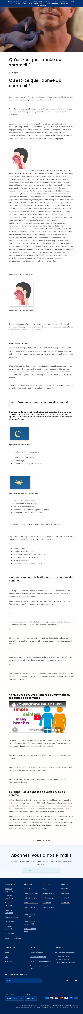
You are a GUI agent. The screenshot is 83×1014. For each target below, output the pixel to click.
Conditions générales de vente (39, 967)
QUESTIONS (65, 903)
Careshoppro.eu (29, 1005)
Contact (66, 1008)
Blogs (7, 952)
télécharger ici (47, 604)
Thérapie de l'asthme (9, 904)
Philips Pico (28, 889)
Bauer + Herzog (48, 907)
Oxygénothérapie (11, 917)
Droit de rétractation (38, 957)
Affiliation (8, 961)
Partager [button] (14, 73)
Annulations (74, 1008)
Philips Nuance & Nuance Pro (30, 930)
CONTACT (65, 898)
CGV (38, 1008)
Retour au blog (43, 840)
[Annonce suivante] (79, 3)
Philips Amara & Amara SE (30, 915)
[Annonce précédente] (4, 3)
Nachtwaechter (48, 898)
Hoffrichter (47, 903)
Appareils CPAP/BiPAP (9, 890)
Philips (45, 889)
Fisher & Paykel (48, 893)
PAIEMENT (64, 889)
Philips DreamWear (31, 903)
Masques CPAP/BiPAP (9, 897)
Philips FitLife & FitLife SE (29, 908)
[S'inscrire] (57, 870)
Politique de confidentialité (40, 961)
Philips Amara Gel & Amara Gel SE (31, 922)
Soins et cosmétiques (13, 938)
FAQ (6, 957)
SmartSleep (9, 922)
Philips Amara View (31, 893)
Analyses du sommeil (9, 927)
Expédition (45, 1008)
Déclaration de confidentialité (26, 1008)
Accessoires (9, 934)
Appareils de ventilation (9, 911)
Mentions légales (36, 952)
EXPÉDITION (65, 893)
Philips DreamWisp (31, 898)
